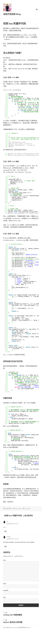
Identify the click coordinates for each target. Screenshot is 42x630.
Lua (16, 508)
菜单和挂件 (37, 9)
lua (25, 508)
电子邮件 (6, 590)
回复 (5, 531)
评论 (4, 560)
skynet (28, 508)
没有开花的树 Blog (12, 14)
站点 (4, 597)
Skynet (19, 508)
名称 (4, 583)
